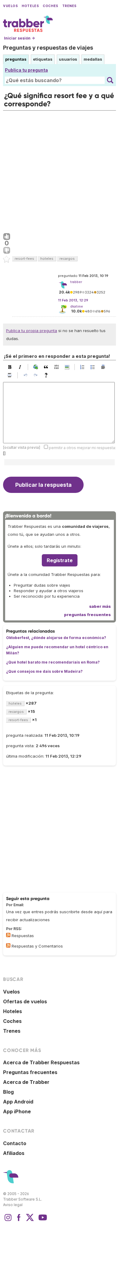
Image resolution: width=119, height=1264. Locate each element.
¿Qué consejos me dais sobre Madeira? (44, 671)
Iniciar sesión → (19, 38)
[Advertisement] (59, 170)
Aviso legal (13, 1204)
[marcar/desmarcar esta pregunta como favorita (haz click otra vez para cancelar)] (6, 259)
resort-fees (24, 258)
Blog (8, 1092)
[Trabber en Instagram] (8, 1220)
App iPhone (17, 1111)
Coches (50, 6)
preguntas (16, 59)
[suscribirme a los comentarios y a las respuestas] (8, 945)
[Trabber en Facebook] (19, 1220)
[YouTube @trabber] (42, 1220)
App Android (18, 1102)
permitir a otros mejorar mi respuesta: (82, 447)
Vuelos (10, 6)
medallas (93, 59)
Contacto (14, 1143)
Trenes (69, 6)
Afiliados (13, 1153)
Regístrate (60, 560)
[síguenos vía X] (30, 1220)
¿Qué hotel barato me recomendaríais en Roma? (53, 662)
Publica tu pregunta (26, 70)
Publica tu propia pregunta (31, 330)
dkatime (76, 306)
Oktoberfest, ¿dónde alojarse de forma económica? (56, 637)
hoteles (46, 258)
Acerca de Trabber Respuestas (41, 1062)
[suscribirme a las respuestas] (8, 935)
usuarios (68, 59)
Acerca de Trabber (26, 1082)
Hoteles (30, 6)
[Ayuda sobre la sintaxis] (48, 375)
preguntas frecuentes (87, 614)
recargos (67, 258)
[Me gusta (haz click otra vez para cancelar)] (6, 236)
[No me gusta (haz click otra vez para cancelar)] (6, 250)
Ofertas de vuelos (25, 1001)
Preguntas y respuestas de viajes (48, 47)
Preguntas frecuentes (30, 1072)
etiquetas (42, 59)
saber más (100, 606)
